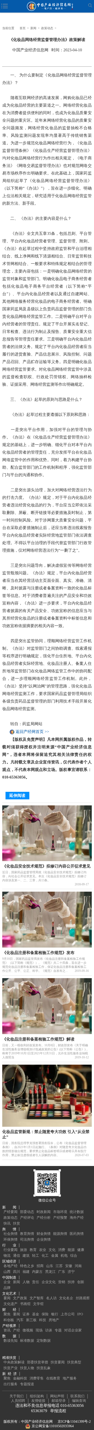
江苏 (59, 1266)
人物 (26, 1282)
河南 (78, 1266)
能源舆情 (60, 1234)
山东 (49, 1266)
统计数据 (77, 1212)
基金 (35, 1314)
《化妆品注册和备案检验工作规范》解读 (38, 1039)
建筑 (26, 1256)
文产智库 (37, 1298)
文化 (52, 1250)
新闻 (33, 28)
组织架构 (37, 1396)
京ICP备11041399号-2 (74, 1421)
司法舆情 (27, 1239)
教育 (33, 1250)
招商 (40, 1266)
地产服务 (70, 1378)
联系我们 (77, 1396)
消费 (61, 1250)
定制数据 (44, 1340)
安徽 (68, 1266)
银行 (54, 1314)
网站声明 (57, 1396)
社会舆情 (11, 1234)
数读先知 (11, 1340)
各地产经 (11, 1266)
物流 (7, 1256)
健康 (80, 1250)
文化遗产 (11, 1304)
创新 (80, 1282)
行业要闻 (11, 1250)
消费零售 (37, 1378)
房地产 (54, 1320)
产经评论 (27, 1218)
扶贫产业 (11, 1368)
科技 (42, 1320)
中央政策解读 (14, 1362)
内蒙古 (37, 1272)
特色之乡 (27, 1266)
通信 (16, 1256)
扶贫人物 (27, 1368)
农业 (42, 1250)
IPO (80, 1314)
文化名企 (66, 1298)
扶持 (71, 1282)
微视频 (28, 1330)
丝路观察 (83, 1298)
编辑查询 (79, 1401)
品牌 (7, 1288)
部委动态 (27, 1212)
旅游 (23, 1250)
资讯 (7, 1330)
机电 (64, 1256)
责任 (35, 1282)
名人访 (51, 1298)
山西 (7, 1272)
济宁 (71, 1272)
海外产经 (77, 1218)
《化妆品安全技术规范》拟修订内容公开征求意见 (46, 866)
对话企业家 (73, 1330)
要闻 (7, 1298)
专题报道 (27, 1384)
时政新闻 (44, 1212)
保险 (45, 1314)
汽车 (20, 1320)
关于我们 (17, 1396)
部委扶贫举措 (37, 1362)
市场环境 (60, 1212)
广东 (61, 1272)
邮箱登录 (59, 1401)
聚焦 (7, 1314)
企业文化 (49, 1282)
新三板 (31, 1320)
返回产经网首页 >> (32, 732)
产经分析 (44, 1218)
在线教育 (53, 1378)
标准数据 (27, 1340)
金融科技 (20, 1378)
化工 (45, 1256)
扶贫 (16, 1223)
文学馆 (38, 1304)
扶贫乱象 (44, 1368)
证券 (26, 1314)
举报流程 (58, 1411)
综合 (73, 1256)
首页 (23, 28)
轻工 (35, 1256)
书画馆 (25, 1304)
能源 (71, 1250)
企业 (7, 1282)
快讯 (7, 1223)
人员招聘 (18, 1401)
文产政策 (20, 1298)
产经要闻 (11, 1212)
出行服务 (11, 1384)
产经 (16, 1330)
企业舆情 (44, 1239)
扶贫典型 (74, 1362)
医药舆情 (77, 1234)
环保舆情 (11, 1239)
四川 (16, 1272)
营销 (61, 1282)
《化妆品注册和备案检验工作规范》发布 (38, 952)
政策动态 (47, 28)
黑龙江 (50, 1272)
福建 (26, 1272)
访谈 (48, 1330)
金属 (54, 1256)
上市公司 (68, 1314)
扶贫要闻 (58, 1362)
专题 (58, 1330)
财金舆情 (44, 1234)
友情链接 (38, 1401)
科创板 (9, 1320)
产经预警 (60, 1218)
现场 (39, 1330)
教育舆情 (27, 1234)
